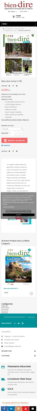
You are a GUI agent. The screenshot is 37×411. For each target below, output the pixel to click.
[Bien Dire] (18, 5)
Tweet (9, 85)
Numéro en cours (7, 126)
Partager (13, 85)
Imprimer (7, 145)
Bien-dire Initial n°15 (11, 288)
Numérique (4, 313)
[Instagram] (22, 323)
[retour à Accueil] (3, 29)
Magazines (4, 306)
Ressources (4, 311)
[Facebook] (14, 323)
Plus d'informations (8, 207)
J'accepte (18, 214)
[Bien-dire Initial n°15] (18, 267)
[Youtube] (18, 323)
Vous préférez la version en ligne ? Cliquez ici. (15, 120)
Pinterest (16, 85)
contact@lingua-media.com (12, 346)
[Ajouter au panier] (31, 293)
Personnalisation (18, 211)
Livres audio (4, 309)
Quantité (4, 133)
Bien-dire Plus (5, 307)
